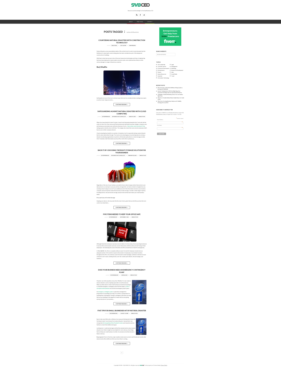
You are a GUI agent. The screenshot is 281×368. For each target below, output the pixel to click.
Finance (159, 72)
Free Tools (140, 21)
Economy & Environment (163, 68)
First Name (170, 125)
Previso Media (157, 365)
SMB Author (142, 116)
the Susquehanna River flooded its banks (113, 323)
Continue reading (122, 104)
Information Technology (119, 116)
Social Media (174, 74)
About (131, 21)
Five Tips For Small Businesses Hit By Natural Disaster (122, 311)
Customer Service (162, 66)
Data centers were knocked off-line (136, 126)
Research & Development (177, 70)
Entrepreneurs (106, 116)
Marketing (173, 68)
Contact (149, 21)
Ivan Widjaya (132, 45)
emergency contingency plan (105, 291)
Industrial (114, 45)
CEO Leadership (161, 64)
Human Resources (162, 74)
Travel (172, 76)
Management (174, 66)
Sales (172, 72)
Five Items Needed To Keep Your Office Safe (121, 214)
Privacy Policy (164, 365)
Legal (172, 64)
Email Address (170, 119)
